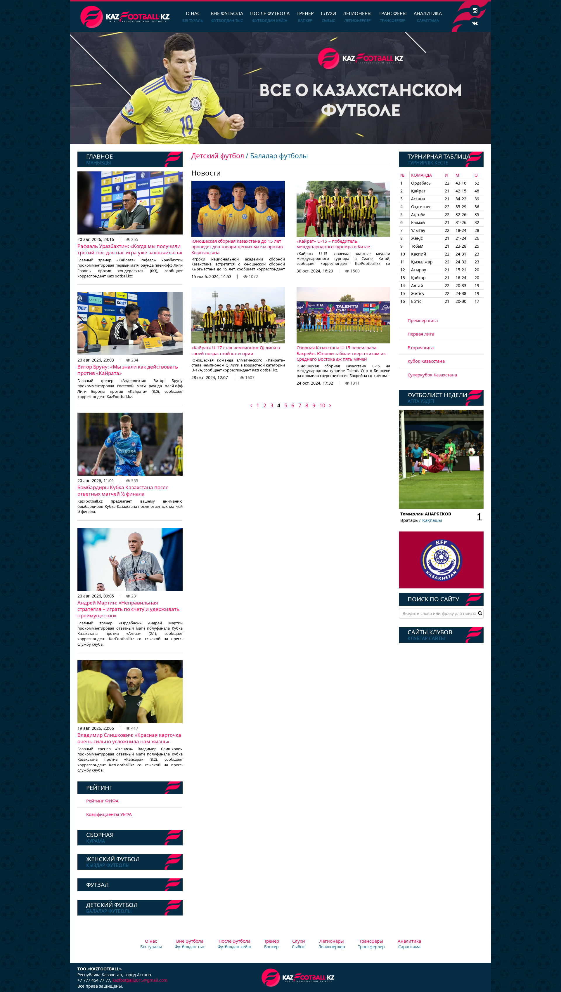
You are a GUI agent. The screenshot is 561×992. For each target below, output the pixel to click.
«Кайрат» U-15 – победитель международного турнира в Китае (333, 244)
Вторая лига (421, 347)
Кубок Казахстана (426, 361)
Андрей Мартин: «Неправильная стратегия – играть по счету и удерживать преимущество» (128, 609)
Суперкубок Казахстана (432, 375)
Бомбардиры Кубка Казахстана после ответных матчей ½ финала (123, 490)
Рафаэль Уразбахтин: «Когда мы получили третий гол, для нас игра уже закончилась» (129, 249)
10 (322, 405)
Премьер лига (423, 320)
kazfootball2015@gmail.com (139, 980)
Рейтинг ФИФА (102, 801)
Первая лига (421, 334)
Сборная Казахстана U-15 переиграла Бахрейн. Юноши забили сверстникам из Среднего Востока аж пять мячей (341, 353)
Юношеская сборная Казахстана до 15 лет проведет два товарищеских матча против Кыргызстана (237, 246)
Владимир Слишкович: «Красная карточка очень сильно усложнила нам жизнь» (129, 738)
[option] (280, 88)
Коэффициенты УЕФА (109, 814)
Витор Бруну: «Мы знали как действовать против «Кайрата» (127, 369)
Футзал (97, 885)
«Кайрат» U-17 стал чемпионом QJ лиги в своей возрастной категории (235, 350)
